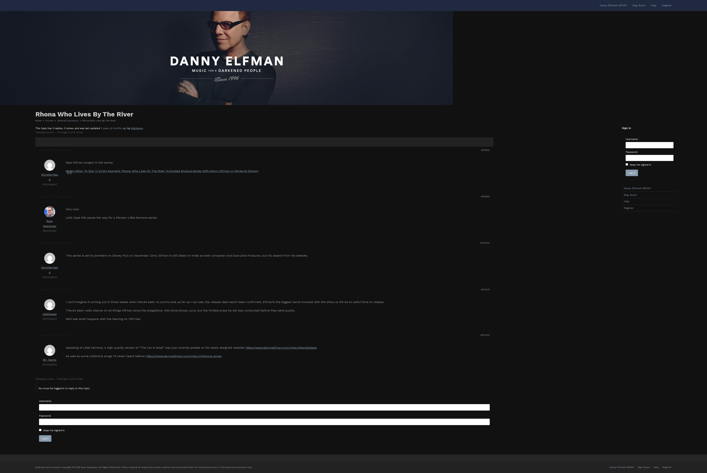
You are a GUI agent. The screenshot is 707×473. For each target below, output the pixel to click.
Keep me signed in (54, 430)
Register (629, 208)
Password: (45, 415)
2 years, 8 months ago (114, 128)
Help (626, 201)
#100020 (485, 243)
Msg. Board (630, 195)
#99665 (485, 150)
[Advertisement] (649, 272)
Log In (45, 438)
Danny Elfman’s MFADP (637, 188)
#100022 (485, 335)
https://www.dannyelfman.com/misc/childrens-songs (183, 356)
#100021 (485, 289)
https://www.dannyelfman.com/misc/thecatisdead (281, 347)
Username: (45, 401)
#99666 (485, 196)
